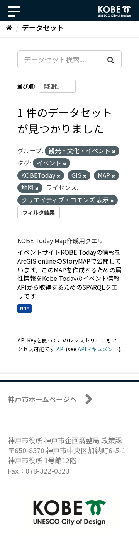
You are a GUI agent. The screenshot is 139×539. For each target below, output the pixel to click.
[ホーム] (9, 27)
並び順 (25, 86)
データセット (43, 27)
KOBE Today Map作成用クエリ (60, 240)
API (60, 349)
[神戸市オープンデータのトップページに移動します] (114, 11)
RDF (24, 308)
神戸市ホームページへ (42, 399)
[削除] (113, 151)
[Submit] (111, 59)
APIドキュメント (98, 349)
